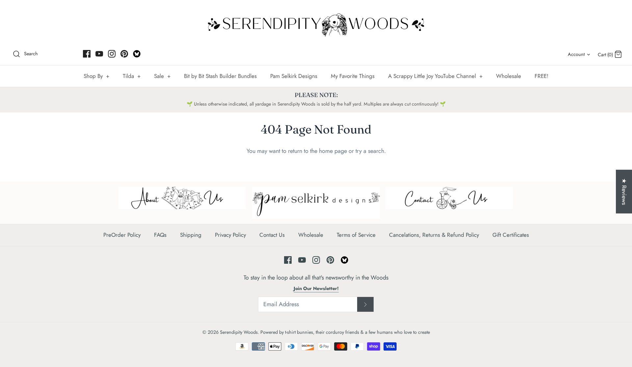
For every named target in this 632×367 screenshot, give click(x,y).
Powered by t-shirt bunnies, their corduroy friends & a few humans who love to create (345, 332)
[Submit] (365, 304)
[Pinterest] (124, 54)
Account (576, 54)
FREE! (541, 76)
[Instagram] (112, 54)
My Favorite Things (353, 76)
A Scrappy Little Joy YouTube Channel (435, 76)
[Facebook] (87, 54)
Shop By (96, 76)
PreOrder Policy (122, 235)
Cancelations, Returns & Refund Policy (434, 235)
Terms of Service (356, 235)
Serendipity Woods (239, 332)
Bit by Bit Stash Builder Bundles (220, 76)
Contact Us (272, 235)
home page (333, 151)
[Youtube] (99, 54)
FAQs (160, 235)
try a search (370, 151)
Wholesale (508, 76)
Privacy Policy (230, 235)
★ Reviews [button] (624, 191)
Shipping (190, 235)
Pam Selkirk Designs (293, 76)
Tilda (132, 76)
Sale (162, 76)
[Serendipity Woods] (316, 23)
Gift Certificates (510, 235)
